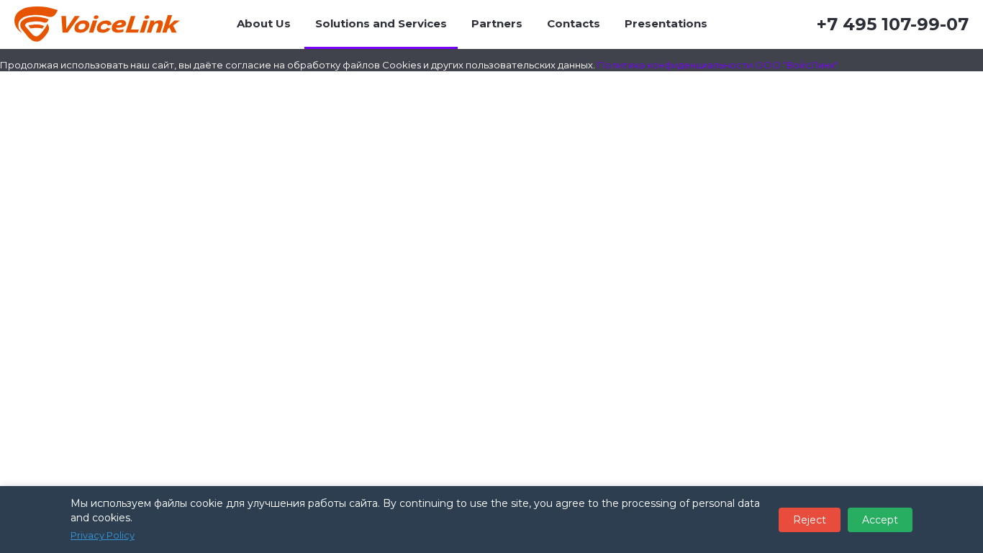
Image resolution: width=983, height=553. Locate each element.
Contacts (573, 23)
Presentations (666, 23)
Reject (809, 519)
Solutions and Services (381, 23)
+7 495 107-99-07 (893, 24)
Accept (880, 519)
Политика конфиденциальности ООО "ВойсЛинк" (717, 65)
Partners (496, 23)
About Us (264, 23)
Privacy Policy (103, 535)
